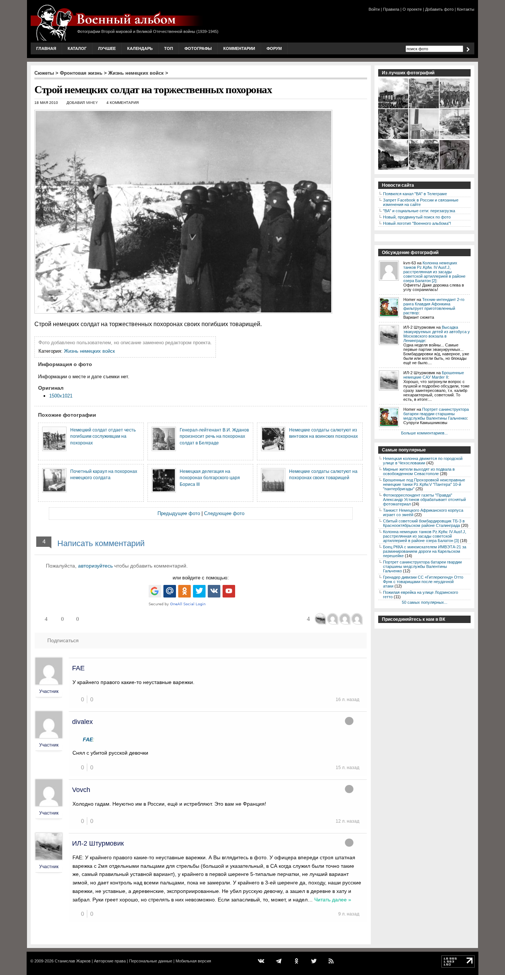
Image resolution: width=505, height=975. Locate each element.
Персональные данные (150, 961)
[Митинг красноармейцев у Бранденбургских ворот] (393, 107)
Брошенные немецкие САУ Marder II (433, 374)
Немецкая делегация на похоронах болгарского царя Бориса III (210, 478)
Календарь (140, 48)
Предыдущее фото (178, 513)
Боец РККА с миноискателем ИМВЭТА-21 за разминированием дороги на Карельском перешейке (424, 551)
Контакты (465, 9)
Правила (391, 9)
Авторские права (110, 961)
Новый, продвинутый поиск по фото (417, 217)
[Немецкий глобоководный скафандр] (455, 169)
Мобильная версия (193, 961)
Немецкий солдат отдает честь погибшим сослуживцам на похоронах (103, 436)
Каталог (77, 48)
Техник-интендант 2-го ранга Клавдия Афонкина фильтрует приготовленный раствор (433, 306)
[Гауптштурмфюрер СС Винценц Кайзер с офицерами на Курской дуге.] (424, 107)
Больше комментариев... (424, 433)
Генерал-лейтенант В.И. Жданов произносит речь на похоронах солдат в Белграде (214, 436)
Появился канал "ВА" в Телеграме (415, 194)
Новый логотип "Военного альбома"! (417, 223)
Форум (274, 48)
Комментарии (239, 48)
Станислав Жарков (73, 961)
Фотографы (198, 48)
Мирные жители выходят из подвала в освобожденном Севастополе (419, 471)
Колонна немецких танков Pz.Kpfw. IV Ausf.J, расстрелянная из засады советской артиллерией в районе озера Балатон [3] (424, 536)
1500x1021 (60, 396)
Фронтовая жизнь (81, 73)
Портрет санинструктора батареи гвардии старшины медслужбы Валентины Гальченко (436, 413)
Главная (46, 48)
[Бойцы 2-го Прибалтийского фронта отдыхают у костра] (393, 138)
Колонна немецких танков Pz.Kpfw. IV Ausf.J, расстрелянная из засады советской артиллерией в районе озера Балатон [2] (434, 272)
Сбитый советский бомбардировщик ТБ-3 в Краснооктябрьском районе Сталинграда (424, 523)
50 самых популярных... (424, 602)
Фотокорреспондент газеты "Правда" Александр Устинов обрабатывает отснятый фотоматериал (424, 499)
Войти (374, 9)
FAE (78, 668)
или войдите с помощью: (201, 577)
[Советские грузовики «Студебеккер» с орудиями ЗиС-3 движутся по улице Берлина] (393, 169)
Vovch (81, 789)
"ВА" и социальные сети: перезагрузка (419, 211)
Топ (168, 48)
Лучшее (107, 48)
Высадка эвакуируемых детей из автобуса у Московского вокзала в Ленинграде (436, 334)
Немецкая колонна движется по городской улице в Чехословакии (422, 460)
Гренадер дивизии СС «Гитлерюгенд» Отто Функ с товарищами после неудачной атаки (423, 581)
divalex (82, 721)
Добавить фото (439, 9)
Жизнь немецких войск (136, 73)
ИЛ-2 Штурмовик (98, 843)
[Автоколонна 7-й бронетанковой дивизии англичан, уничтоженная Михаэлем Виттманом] (455, 138)
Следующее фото (224, 513)
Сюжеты (44, 73)
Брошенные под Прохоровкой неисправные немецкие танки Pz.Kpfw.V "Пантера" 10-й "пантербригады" (424, 484)
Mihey (92, 103)
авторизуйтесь (95, 566)
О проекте (412, 9)
